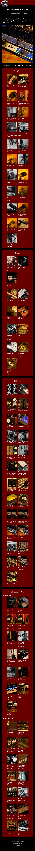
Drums (14, 65)
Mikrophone (6, 65)
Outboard (21, 65)
